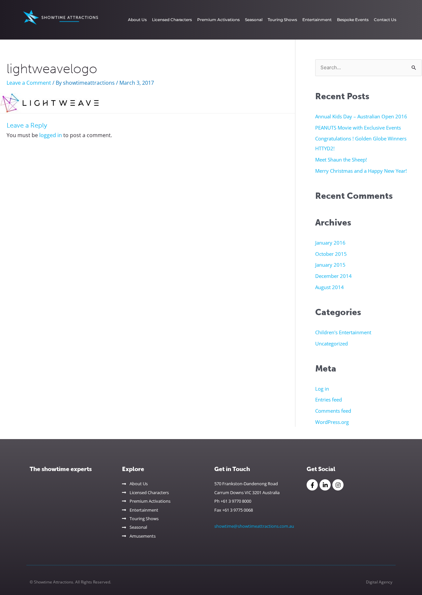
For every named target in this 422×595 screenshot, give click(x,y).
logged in (50, 135)
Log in (322, 388)
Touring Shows (282, 19)
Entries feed (328, 399)
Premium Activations (218, 19)
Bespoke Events (353, 19)
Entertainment (317, 19)
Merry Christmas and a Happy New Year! (361, 170)
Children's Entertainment (343, 332)
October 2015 (331, 254)
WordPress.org (332, 422)
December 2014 (333, 276)
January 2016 (330, 242)
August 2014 (329, 287)
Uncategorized (331, 343)
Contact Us (385, 19)
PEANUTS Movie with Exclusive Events (358, 127)
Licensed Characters (172, 19)
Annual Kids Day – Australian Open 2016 (361, 116)
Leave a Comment (29, 82)
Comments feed (333, 410)
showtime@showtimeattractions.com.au (254, 526)
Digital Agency (379, 582)
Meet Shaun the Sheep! (341, 159)
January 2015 (330, 264)
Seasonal (253, 19)
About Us (137, 19)
